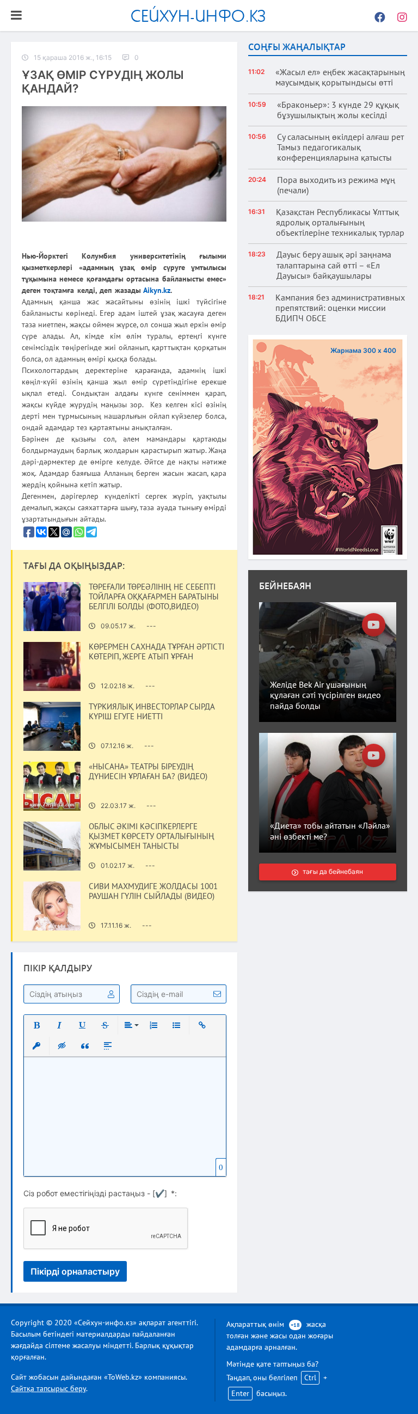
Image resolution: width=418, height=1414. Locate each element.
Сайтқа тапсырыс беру (48, 1388)
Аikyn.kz (156, 290)
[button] (36, 1025)
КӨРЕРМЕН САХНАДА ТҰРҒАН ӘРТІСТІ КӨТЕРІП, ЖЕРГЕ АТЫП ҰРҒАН (156, 652)
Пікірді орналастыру (75, 1271)
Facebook (377, 16)
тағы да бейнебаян (333, 871)
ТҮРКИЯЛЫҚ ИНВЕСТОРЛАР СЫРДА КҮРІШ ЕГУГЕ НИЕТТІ (151, 711)
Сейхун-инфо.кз (198, 15)
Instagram (399, 16)
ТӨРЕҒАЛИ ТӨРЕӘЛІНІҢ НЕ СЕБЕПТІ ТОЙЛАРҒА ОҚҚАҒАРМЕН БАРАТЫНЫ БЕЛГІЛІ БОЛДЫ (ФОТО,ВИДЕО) (154, 596)
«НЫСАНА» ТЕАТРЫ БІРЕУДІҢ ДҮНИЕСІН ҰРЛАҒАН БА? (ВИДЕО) (148, 771)
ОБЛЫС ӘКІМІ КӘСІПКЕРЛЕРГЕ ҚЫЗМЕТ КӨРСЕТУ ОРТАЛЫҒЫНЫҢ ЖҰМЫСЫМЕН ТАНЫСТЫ (151, 836)
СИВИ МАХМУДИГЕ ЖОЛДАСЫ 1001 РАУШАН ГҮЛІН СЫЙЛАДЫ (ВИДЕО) (153, 891)
